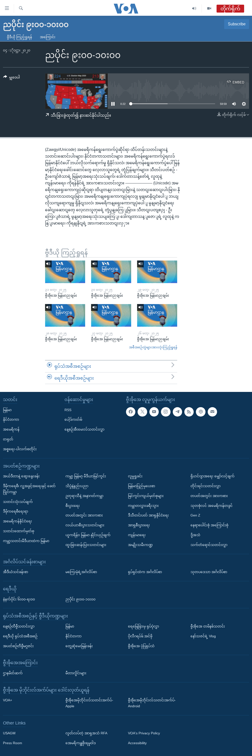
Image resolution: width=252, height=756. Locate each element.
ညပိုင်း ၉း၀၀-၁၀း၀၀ (80, 599)
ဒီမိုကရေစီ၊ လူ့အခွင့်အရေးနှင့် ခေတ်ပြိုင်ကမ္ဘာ (29, 489)
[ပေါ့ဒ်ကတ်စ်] (200, 412)
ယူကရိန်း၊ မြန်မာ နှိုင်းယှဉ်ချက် (87, 535)
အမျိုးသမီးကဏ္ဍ (140, 545)
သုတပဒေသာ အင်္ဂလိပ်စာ (208, 572)
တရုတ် (8, 439)
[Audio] (194, 8)
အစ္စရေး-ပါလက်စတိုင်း (20, 449)
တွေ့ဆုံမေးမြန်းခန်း (79, 646)
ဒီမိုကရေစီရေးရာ (15, 511)
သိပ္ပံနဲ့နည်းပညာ (76, 486)
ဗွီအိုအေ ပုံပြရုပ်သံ (141, 646)
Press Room (12, 743)
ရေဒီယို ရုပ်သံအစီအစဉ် (20, 636)
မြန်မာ (7, 410)
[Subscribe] (212, 412)
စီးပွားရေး (72, 506)
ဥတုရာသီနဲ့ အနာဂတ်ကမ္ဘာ (84, 496)
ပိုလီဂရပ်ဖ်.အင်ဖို (140, 636)
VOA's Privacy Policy (144, 733)
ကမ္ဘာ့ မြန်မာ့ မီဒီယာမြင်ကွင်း (85, 476)
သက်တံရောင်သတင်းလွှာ (208, 545)
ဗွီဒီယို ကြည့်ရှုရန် (19, 37)
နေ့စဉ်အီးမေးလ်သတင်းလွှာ (84, 429)
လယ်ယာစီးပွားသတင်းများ (84, 525)
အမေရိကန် (11, 429)
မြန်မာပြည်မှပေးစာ (141, 486)
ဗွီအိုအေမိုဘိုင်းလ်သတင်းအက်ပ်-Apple (89, 703)
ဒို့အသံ (195, 535)
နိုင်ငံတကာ (11, 420)
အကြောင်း (47, 37)
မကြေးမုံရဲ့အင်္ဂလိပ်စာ (81, 572)
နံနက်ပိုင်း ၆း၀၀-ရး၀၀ (19, 599)
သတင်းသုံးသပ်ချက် (18, 502)
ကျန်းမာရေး (137, 535)
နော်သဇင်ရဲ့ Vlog (203, 636)
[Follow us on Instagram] (165, 412)
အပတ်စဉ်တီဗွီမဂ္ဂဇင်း (18, 646)
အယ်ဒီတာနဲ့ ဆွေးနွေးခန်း (21, 476)
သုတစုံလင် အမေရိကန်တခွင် (211, 506)
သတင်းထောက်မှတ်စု (18, 531)
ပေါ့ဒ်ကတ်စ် (73, 420)
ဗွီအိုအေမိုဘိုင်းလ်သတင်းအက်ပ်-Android (152, 703)
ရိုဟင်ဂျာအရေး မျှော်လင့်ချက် (212, 476)
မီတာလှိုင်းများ (75, 673)
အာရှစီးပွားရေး (139, 525)
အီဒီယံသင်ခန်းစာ (15, 572)
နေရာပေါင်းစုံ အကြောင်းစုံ (209, 525)
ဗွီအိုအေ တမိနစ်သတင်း (207, 626)
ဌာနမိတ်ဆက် (13, 673)
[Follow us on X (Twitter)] (142, 412)
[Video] (209, 8)
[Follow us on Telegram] (177, 412)
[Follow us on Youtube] (154, 412)
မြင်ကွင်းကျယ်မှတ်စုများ (146, 496)
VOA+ (7, 700)
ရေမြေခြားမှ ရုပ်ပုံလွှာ (143, 626)
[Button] (11, 78)
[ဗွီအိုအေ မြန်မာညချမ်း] (65, 271)
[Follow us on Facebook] (130, 412)
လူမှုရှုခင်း (135, 476)
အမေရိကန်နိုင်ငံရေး (17, 521)
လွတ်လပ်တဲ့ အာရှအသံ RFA (86, 733)
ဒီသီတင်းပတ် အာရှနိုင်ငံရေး (148, 515)
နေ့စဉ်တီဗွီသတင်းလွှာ (18, 626)
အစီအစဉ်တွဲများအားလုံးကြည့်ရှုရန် (153, 347)
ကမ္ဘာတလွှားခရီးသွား (143, 506)
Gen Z (195, 515)
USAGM (9, 733)
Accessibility (137, 743)
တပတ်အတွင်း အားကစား (84, 515)
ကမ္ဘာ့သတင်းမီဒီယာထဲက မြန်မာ (26, 541)
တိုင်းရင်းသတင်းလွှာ (205, 486)
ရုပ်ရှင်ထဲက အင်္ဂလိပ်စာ (145, 572)
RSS (67, 410)
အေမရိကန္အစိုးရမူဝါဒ (80, 743)
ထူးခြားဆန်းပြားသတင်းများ (85, 545)
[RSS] (189, 412)
